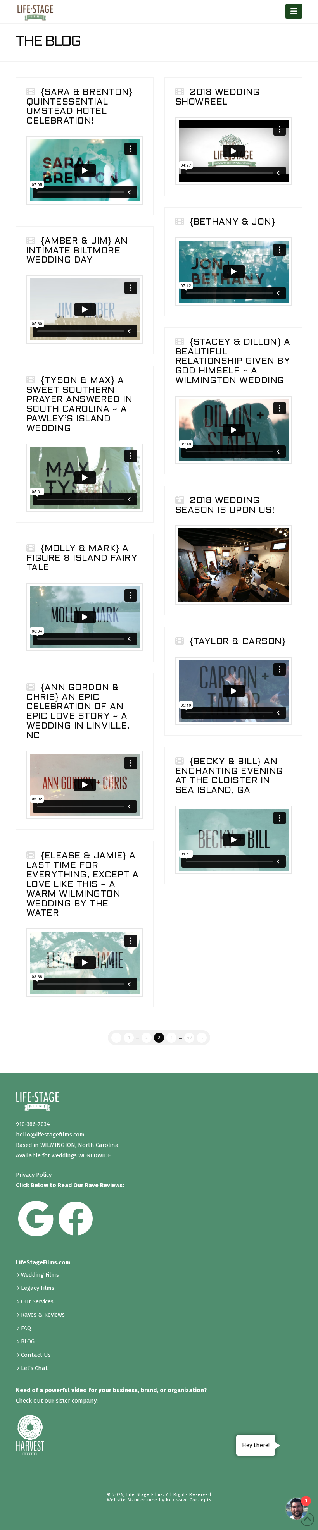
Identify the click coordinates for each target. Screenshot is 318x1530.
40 (189, 1037)
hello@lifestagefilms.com (50, 1134)
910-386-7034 (33, 1124)
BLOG (28, 1341)
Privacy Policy (34, 1174)
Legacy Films (37, 1288)
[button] (293, 11)
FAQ (26, 1328)
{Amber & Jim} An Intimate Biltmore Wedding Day (77, 251)
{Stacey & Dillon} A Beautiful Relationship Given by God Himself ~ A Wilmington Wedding (232, 362)
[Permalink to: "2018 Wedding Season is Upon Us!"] (233, 565)
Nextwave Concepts (188, 1499)
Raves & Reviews (43, 1314)
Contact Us (36, 1355)
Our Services (37, 1301)
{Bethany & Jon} (232, 222)
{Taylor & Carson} (237, 642)
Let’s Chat (34, 1368)
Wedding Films (40, 1274)
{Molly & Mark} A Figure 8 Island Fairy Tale (82, 558)
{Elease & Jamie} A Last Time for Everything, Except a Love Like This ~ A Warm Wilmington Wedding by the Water (82, 885)
